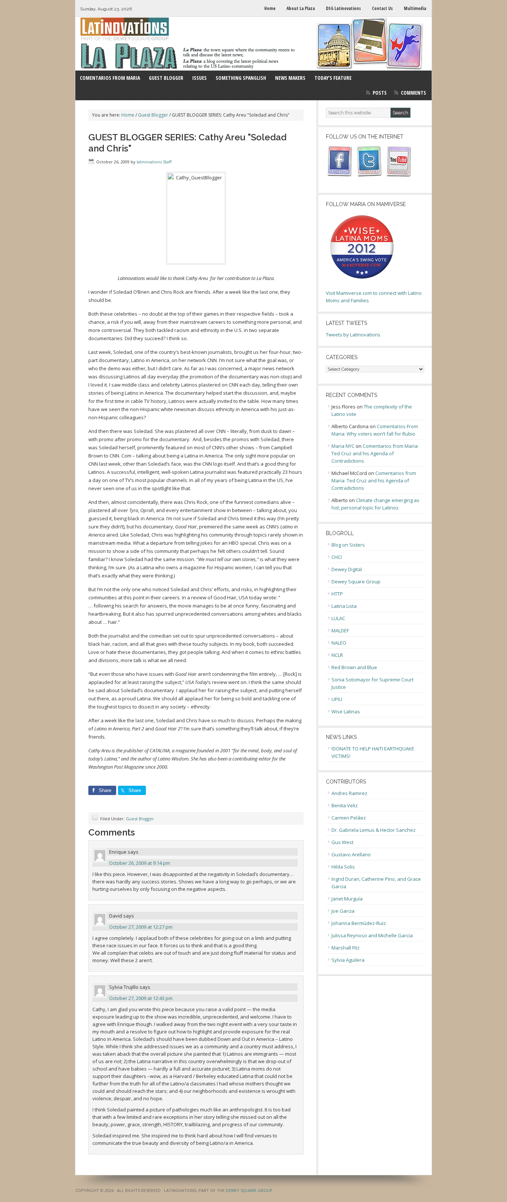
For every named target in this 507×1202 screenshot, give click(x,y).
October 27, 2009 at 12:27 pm (141, 927)
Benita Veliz (344, 805)
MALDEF (340, 630)
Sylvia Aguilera (347, 960)
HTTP (337, 593)
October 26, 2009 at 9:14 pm (139, 863)
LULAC (338, 618)
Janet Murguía (347, 898)
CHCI (336, 557)
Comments (413, 92)
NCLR (337, 655)
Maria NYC (342, 446)
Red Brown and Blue (354, 667)
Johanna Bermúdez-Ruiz (358, 923)
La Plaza (253, 44)
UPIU (336, 699)
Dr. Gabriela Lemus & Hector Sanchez (373, 830)
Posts (380, 92)
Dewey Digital (346, 569)
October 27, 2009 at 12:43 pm (141, 998)
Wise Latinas (345, 711)
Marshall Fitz (345, 947)
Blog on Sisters (348, 544)
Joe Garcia (342, 911)
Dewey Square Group (355, 581)
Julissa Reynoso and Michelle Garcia (372, 935)
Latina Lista (344, 606)
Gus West (342, 842)
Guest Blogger (140, 818)
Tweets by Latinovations (353, 334)
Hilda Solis (343, 866)
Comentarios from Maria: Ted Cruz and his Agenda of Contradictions (375, 453)
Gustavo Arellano (351, 854)
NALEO (338, 642)
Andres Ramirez (349, 793)
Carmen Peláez (348, 817)
